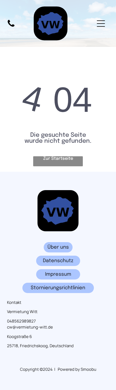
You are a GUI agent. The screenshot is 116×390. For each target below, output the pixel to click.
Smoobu (88, 369)
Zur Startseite (58, 158)
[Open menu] (101, 24)
